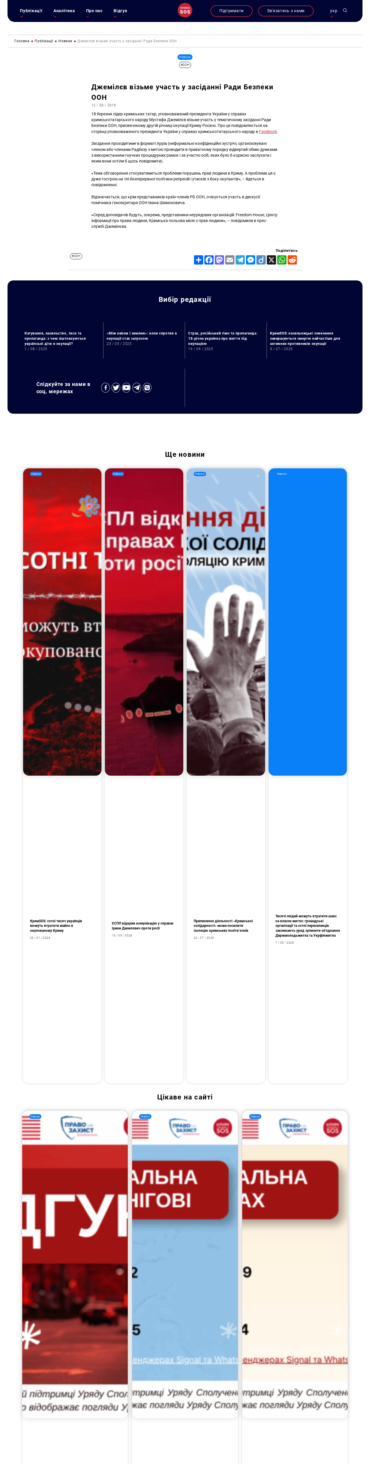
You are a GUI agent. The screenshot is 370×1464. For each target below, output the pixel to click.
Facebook (268, 131)
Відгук (120, 10)
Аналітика (64, 10)
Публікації (31, 10)
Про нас (94, 10)
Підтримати (231, 10)
